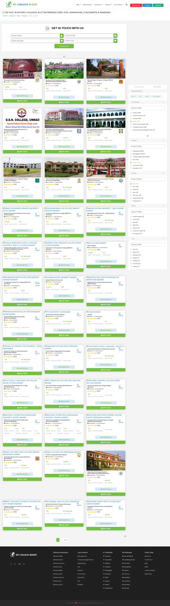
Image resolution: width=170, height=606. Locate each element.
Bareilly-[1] (136, 258)
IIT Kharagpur (107, 570)
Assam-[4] (136, 219)
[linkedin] (24, 564)
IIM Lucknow (126, 581)
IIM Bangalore (126, 567)
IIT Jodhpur (107, 567)
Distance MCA (58, 560)
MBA (77, 5)
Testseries (136, 5)
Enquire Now (64, 46)
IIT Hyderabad (107, 588)
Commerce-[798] (138, 165)
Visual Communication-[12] (140, 124)
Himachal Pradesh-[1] (139, 231)
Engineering (87, 5)
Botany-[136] (136, 121)
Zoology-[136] (137, 118)
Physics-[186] (136, 113)
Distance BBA (57, 570)
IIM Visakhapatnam (128, 560)
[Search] (126, 4)
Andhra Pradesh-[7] (138, 216)
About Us (148, 556)
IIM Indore (125, 570)
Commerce (82, 574)
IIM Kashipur (126, 577)
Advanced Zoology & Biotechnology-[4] (144, 130)
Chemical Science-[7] (139, 115)
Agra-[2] (135, 249)
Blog (146, 563)
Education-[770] (137, 168)
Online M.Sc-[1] (137, 201)
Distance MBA (57, 556)
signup (158, 5)
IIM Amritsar (126, 563)
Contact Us (148, 560)
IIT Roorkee (106, 556)
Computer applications (85, 560)
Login (147, 5)
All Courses (118, 5)
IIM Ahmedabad (127, 556)
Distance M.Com (59, 563)
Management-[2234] (139, 154)
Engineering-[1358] (138, 151)
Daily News (148, 574)
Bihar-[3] (135, 222)
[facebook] (11, 564)
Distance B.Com (58, 577)
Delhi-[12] (135, 225)
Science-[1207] (136, 162)
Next (65, 540)
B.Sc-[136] (135, 184)
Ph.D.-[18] (135, 192)
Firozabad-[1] (136, 263)
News (146, 567)
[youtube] (19, 564)
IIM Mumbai (126, 585)
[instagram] (15, 564)
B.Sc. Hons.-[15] (137, 195)
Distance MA (57, 567)
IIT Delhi (105, 577)
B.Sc (18, 16)
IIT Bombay (107, 574)
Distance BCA (57, 574)
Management (82, 556)
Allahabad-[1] (137, 255)
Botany (24, 16)
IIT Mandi (106, 585)
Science (108, 5)
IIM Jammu (126, 574)
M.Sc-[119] (135, 186)
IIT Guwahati (107, 560)
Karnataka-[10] (137, 233)
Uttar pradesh (156, 96)
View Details (23, 96)
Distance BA (57, 581)
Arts (79, 567)
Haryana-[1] (136, 228)
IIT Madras (106, 563)
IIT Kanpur (106, 581)
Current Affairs (150, 570)
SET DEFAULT (157, 87)
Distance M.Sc (58, 585)
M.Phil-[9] (135, 189)
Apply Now (23, 101)
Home (5, 16)
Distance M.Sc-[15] (138, 198)
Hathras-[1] (136, 266)
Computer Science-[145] (139, 127)
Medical (80, 585)
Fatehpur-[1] (136, 261)
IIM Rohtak (125, 588)
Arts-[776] (136, 159)
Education (98, 5)
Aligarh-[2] (136, 252)
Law (79, 581)
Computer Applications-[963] (141, 157)
